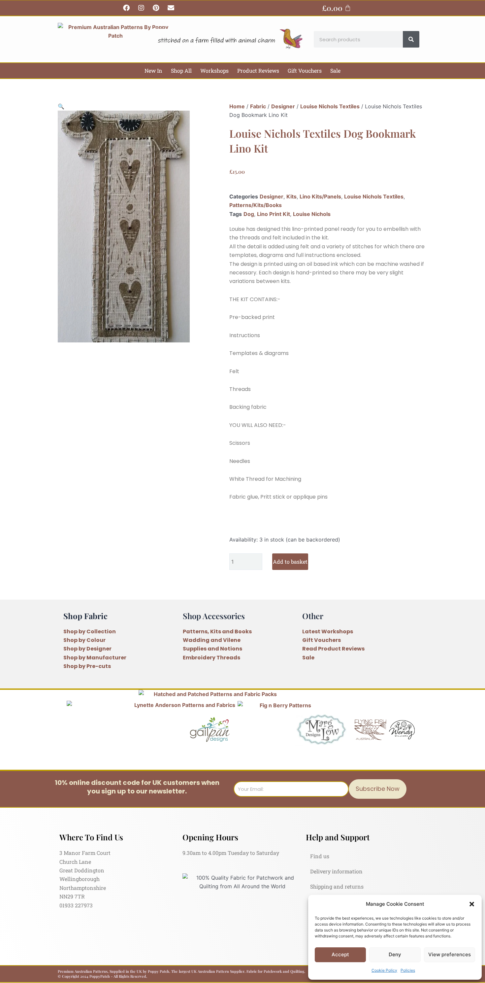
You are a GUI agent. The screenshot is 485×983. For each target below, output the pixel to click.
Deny (395, 954)
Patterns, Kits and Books (217, 631)
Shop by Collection (89, 631)
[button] (472, 904)
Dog (248, 214)
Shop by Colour (84, 640)
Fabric (258, 106)
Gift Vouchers (305, 70)
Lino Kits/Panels (320, 196)
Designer (283, 106)
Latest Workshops (327, 631)
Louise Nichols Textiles (330, 106)
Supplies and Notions (212, 648)
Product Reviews (258, 70)
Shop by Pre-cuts (87, 666)
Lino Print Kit (273, 214)
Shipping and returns (337, 886)
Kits (291, 196)
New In (153, 70)
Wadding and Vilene (212, 640)
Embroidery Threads (211, 657)
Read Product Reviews (333, 648)
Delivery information (336, 871)
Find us (319, 856)
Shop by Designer (87, 648)
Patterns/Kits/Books (255, 205)
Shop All (181, 70)
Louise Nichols (312, 214)
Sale (335, 70)
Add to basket (290, 561)
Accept (340, 954)
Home (237, 106)
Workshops (214, 70)
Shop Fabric (85, 616)
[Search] (411, 39)
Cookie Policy (384, 970)
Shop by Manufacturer (94, 657)
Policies (408, 970)
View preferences (449, 954)
